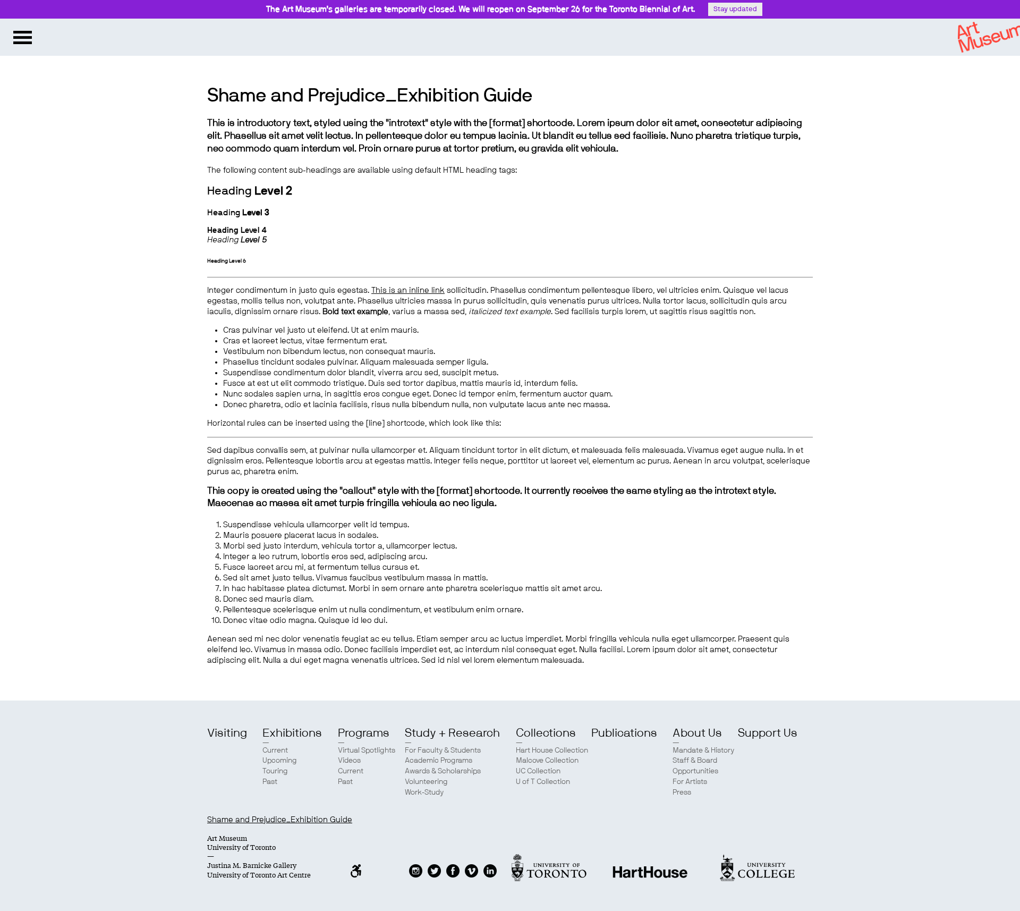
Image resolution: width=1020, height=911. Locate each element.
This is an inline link (408, 290)
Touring (275, 771)
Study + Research (452, 733)
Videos (349, 760)
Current (275, 750)
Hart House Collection (552, 750)
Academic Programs (438, 760)
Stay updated (735, 9)
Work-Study (424, 792)
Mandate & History (703, 750)
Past (269, 782)
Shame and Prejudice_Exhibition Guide (279, 820)
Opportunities (695, 771)
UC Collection (538, 771)
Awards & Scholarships (443, 771)
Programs (363, 733)
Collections (546, 733)
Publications (624, 733)
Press (682, 792)
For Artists (690, 782)
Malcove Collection (547, 760)
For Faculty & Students (443, 750)
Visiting (227, 733)
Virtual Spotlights (366, 750)
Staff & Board (695, 760)
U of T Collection (543, 782)
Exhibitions (292, 733)
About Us (697, 733)
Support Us (767, 733)
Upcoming (279, 760)
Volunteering (426, 782)
